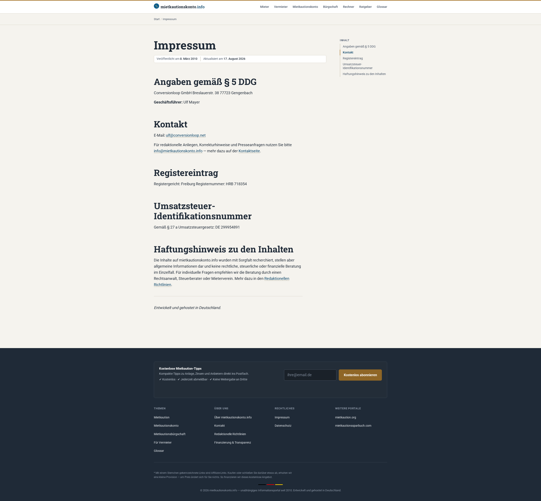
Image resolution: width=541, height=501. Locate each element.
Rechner (348, 7)
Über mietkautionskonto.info (233, 417)
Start (157, 19)
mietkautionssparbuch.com (353, 425)
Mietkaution (161, 417)
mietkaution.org (345, 417)
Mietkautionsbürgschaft (170, 434)
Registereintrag (353, 58)
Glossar (382, 7)
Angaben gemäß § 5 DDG (359, 46)
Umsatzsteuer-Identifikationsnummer (358, 66)
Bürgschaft (330, 7)
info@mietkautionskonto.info (178, 151)
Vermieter (281, 7)
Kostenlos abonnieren (360, 375)
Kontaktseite (249, 151)
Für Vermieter (163, 442)
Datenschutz (283, 425)
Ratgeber (365, 7)
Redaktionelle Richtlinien (230, 434)
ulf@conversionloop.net (186, 135)
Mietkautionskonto (305, 7)
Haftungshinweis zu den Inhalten (364, 74)
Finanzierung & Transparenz (232, 442)
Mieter (264, 7)
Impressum (282, 417)
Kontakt (348, 52)
